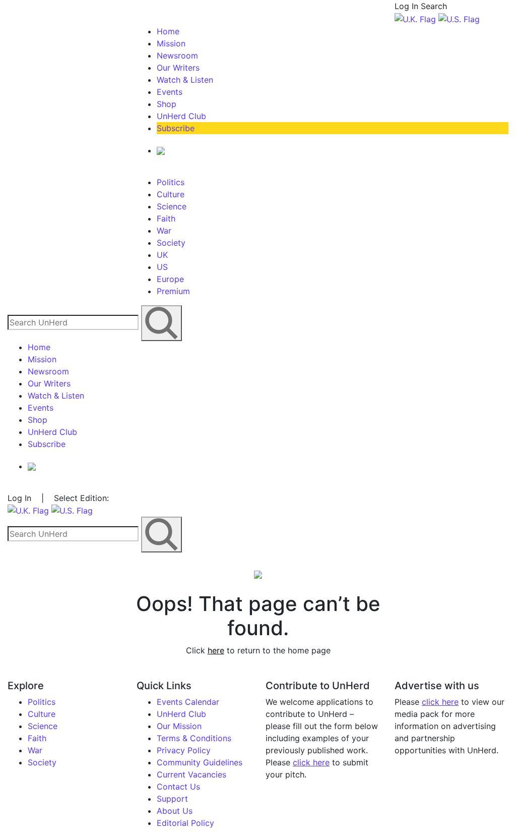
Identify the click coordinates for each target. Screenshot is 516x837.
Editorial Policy (185, 823)
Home (168, 31)
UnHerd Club (181, 116)
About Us (174, 811)
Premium (173, 291)
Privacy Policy (184, 750)
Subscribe (176, 128)
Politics (170, 182)
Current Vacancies (191, 774)
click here (311, 762)
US (162, 267)
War (164, 231)
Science (171, 206)
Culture (170, 194)
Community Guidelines (199, 762)
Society (171, 243)
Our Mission (179, 726)
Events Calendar (188, 702)
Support (172, 799)
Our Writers (178, 68)
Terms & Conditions (194, 738)
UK (162, 255)
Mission (171, 43)
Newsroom (177, 55)
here (216, 650)
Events (169, 92)
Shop (166, 104)
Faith (166, 218)
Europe (170, 279)
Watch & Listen (185, 80)
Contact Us (178, 787)
